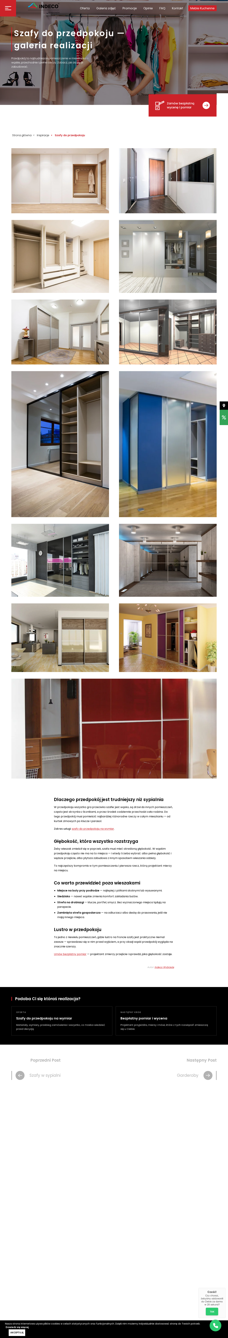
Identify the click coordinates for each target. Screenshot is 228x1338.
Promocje (130, 8)
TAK (212, 1311)
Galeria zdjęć (106, 8)
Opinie (148, 8)
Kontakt (177, 8)
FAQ (162, 8)
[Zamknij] (225, 1287)
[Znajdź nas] (224, 405)
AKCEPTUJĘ (17, 1332)
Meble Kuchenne (202, 8)
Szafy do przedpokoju (70, 135)
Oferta (85, 8)
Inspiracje (43, 135)
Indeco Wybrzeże (164, 967)
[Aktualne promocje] (224, 417)
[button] (215, 1325)
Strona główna (22, 135)
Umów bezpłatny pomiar (70, 954)
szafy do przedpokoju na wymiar (93, 829)
